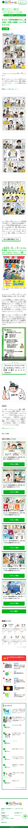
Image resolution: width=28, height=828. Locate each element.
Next (27, 344)
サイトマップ (17, 815)
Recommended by (20, 646)
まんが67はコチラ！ (12, 89)
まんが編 (19, 12)
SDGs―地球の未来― (8, 12)
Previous (0, 344)
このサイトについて (19, 808)
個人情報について (18, 813)
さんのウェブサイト (8, 428)
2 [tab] (14, 362)
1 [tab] (12, 362)
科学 (17, 9)
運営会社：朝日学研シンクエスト (7, 809)
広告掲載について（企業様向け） (7, 817)
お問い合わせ (4, 822)
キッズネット (7, 9)
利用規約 (3, 813)
